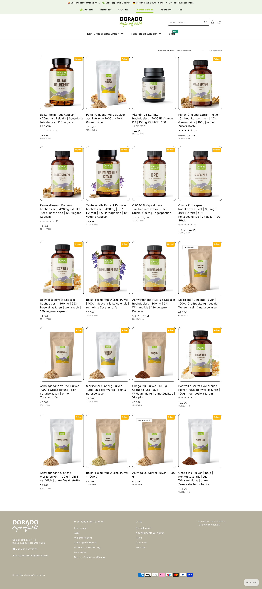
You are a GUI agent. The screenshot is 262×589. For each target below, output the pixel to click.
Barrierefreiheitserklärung (89, 557)
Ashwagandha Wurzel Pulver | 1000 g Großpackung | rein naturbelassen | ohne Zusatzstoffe (60, 391)
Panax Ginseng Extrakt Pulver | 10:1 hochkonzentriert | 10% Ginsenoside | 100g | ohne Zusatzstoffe (199, 120)
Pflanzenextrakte (144, 10)
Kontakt (140, 547)
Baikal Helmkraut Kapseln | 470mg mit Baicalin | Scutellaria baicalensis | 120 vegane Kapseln (61, 120)
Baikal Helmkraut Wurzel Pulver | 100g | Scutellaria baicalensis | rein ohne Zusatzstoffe (107, 303)
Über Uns (141, 542)
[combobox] (188, 22)
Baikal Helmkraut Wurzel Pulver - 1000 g (107, 474)
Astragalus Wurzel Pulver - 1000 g (154, 474)
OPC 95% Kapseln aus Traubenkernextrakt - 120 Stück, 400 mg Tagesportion (151, 209)
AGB (77, 533)
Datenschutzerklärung (87, 547)
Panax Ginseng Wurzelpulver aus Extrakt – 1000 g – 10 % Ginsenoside (105, 118)
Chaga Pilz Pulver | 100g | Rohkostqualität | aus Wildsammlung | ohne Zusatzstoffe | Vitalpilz (195, 478)
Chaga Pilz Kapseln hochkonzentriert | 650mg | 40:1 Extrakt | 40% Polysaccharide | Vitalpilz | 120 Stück (199, 213)
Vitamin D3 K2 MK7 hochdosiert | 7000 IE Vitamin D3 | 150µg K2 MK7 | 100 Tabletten (152, 120)
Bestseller (105, 10)
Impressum (80, 528)
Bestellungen (143, 528)
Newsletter (80, 552)
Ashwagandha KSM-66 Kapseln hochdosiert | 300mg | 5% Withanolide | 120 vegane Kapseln (153, 305)
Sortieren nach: (166, 51)
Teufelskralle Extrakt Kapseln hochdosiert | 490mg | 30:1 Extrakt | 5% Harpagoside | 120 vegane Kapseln (107, 211)
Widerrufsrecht (83, 538)
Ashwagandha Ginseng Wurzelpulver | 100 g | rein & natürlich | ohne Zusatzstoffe (60, 476)
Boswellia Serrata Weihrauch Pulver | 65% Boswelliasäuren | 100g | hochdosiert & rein (199, 389)
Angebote (87, 10)
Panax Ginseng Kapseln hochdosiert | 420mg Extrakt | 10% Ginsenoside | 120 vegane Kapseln (61, 211)
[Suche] (205, 22)
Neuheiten (123, 10)
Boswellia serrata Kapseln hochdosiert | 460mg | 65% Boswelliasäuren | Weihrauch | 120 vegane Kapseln (60, 305)
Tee (180, 10)
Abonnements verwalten (150, 533)
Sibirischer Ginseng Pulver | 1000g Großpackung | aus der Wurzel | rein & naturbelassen (198, 303)
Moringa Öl (166, 10)
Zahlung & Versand (85, 542)
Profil (139, 538)
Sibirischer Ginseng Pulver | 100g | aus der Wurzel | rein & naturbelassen (106, 389)
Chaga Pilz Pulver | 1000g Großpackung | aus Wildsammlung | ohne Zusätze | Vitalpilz (153, 391)
